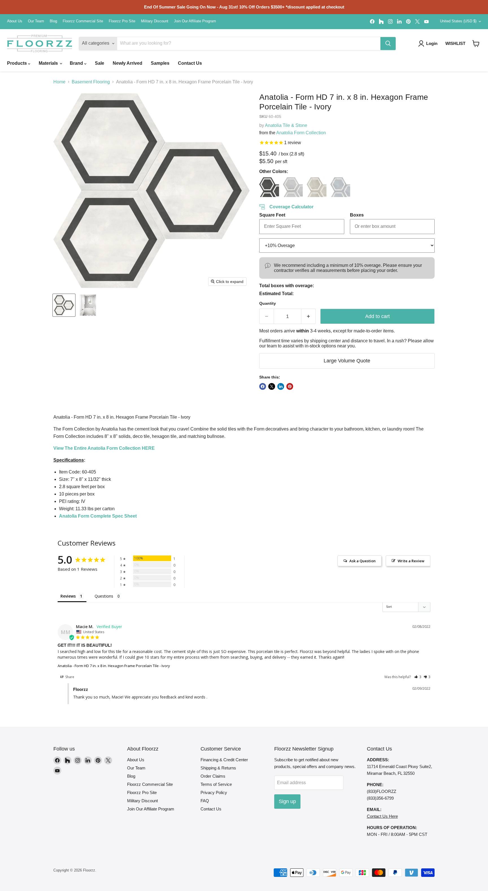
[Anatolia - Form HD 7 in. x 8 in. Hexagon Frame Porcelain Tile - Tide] (340, 187)
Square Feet (272, 215)
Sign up (287, 801)
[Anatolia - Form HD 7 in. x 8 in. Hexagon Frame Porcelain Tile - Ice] (293, 187)
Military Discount (154, 21)
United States (458, 21)
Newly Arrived (127, 63)
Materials (49, 63)
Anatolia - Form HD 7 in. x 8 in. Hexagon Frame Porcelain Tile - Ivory (114, 665)
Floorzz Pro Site (122, 21)
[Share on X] (271, 386)
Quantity (267, 303)
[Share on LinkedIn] (280, 386)
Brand (77, 63)
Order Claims (213, 776)
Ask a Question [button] (362, 560)
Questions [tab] (104, 596)
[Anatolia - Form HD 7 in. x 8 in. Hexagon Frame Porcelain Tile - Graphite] (269, 187)
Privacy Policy (214, 792)
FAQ (205, 800)
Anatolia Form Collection (301, 132)
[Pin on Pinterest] (289, 386)
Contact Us (190, 63)
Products (17, 63)
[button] (476, 43)
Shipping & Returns (218, 767)
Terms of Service (216, 784)
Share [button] (69, 676)
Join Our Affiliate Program (195, 21)
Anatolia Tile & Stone (286, 125)
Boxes (357, 215)
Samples (160, 63)
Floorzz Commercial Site (83, 21)
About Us (14, 21)
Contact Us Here (382, 816)
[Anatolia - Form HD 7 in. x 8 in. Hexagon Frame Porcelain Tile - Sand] (316, 187)
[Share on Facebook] (262, 386)
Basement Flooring (91, 81)
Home (59, 81)
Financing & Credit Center (224, 759)
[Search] (388, 43)
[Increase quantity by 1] (308, 316)
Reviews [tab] (68, 596)
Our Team (36, 21)
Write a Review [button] (411, 560)
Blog (53, 21)
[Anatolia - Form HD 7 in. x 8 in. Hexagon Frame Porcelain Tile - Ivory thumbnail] (64, 305)
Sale (99, 63)
